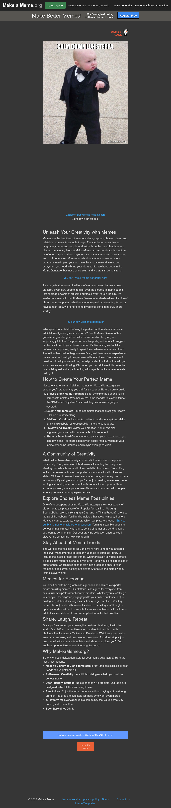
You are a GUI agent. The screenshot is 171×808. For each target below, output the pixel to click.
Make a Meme (22, 5)
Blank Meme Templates (92, 801)
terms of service (71, 799)
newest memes (77, 5)
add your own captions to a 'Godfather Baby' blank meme (85, 734)
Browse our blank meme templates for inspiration (84, 522)
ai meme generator (99, 5)
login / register (55, 5)
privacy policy (91, 799)
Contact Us (123, 799)
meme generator (122, 5)
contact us (162, 5)
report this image (85, 746)
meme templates (144, 5)
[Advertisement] (25, 91)
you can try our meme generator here (85, 278)
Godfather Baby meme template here (85, 214)
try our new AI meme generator (85, 322)
